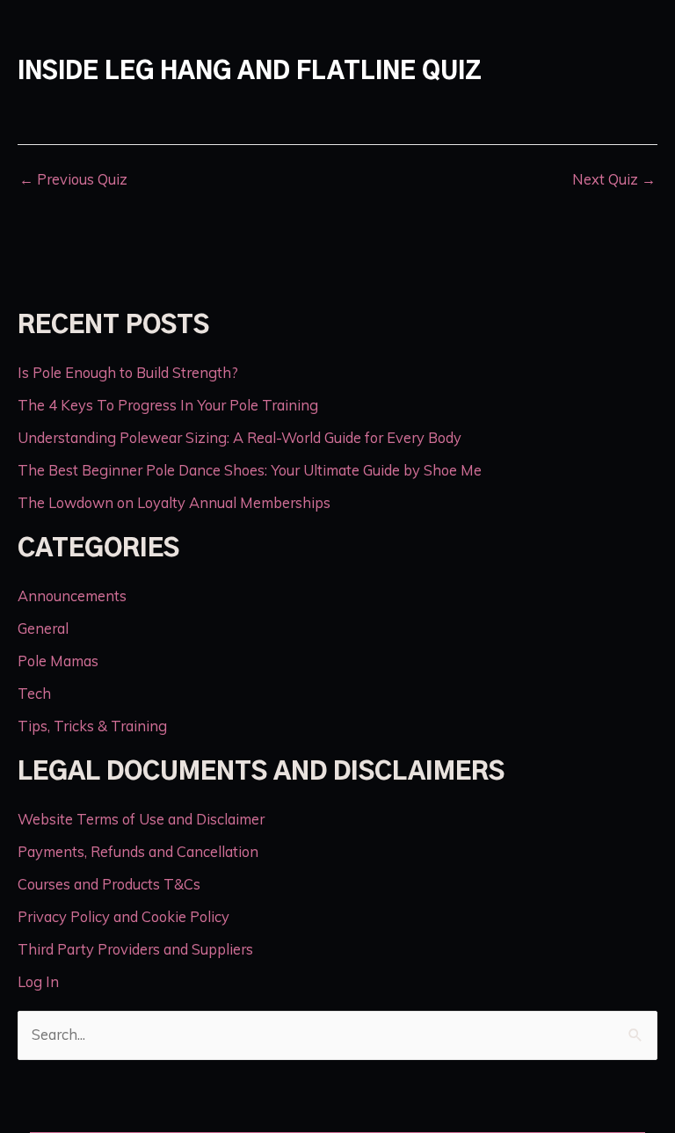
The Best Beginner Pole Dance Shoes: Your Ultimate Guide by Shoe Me (250, 470)
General (43, 628)
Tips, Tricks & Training (92, 726)
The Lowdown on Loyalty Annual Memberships (174, 503)
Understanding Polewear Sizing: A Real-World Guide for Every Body (239, 438)
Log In (38, 982)
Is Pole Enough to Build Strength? (128, 372)
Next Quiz (614, 179)
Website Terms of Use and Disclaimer (141, 819)
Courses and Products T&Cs (109, 884)
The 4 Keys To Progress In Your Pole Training (168, 405)
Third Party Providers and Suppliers (135, 949)
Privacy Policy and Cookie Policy (123, 917)
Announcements (72, 596)
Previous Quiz (73, 179)
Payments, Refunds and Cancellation (138, 852)
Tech (34, 693)
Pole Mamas (58, 661)
